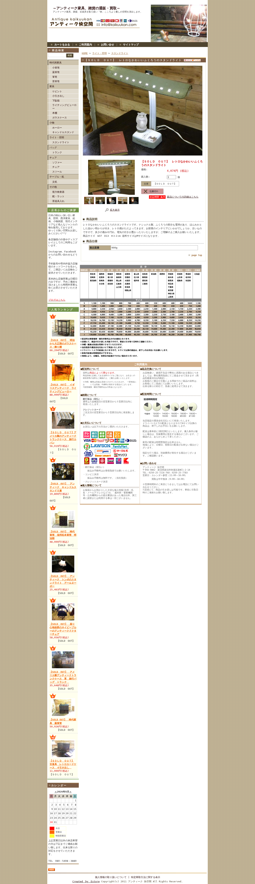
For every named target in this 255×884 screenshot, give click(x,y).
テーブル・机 (56, 176)
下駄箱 (56, 100)
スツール (57, 171)
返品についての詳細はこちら (182, 196)
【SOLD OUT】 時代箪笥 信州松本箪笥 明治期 (63, 535)
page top (197, 255)
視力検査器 (58, 191)
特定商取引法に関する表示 (145, 877)
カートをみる (62, 44)
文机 (54, 181)
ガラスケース (59, 117)
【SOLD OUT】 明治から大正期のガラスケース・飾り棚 (63, 343)
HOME (85, 53)
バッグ (53, 147)
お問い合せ (107, 44)
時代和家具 (55, 62)
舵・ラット (58, 196)
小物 (51, 122)
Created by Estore (86, 881)
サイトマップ (131, 44)
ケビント (57, 91)
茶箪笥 (56, 81)
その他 (53, 186)
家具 (51, 86)
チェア (53, 157)
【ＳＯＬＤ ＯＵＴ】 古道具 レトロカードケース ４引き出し (63, 764)
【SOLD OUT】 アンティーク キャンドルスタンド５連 (63, 487)
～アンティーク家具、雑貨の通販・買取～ (86, 8)
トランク (57, 152)
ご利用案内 (85, 44)
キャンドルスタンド (63, 132)
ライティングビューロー (64, 107)
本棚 (54, 113)
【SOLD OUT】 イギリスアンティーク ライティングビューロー (63, 388)
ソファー (57, 162)
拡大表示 (115, 209)
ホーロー (57, 127)
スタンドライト (60, 142)
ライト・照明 (56, 137)
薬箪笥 (56, 72)
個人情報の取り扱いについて (111, 877)
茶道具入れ (58, 201)
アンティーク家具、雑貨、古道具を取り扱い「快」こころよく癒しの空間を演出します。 (97, 11)
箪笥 (54, 76)
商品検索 (58, 50)
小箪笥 (56, 67)
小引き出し (58, 96)
